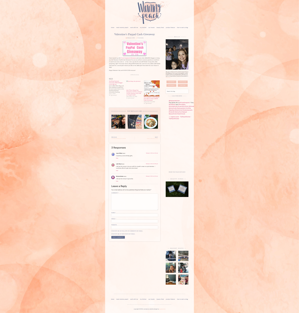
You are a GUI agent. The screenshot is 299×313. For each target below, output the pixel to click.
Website (114, 224)
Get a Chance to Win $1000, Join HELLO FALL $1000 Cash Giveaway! (151, 98)
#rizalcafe (172, 112)
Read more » (168, 77)
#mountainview (173, 106)
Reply (117, 158)
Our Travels (151, 27)
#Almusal (191, 106)
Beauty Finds (160, 27)
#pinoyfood (178, 112)
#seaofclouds (181, 114)
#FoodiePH (182, 104)
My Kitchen (143, 27)
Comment (115, 192)
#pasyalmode (173, 114)
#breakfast (172, 104)
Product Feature (170, 27)
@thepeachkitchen (174, 100)
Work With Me (134, 27)
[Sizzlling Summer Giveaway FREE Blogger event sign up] (117, 88)
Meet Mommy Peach (122, 27)
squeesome (162, 309)
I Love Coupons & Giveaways (128, 58)
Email (113, 218)
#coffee (188, 108)
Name (113, 212)
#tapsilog (171, 110)
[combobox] (177, 91)
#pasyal (184, 112)
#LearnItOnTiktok (183, 106)
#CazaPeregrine (184, 102)
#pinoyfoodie (173, 108)
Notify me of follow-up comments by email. (128, 231)
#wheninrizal (178, 110)
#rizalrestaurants (187, 110)
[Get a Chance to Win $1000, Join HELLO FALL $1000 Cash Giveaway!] (152, 88)
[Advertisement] (177, 145)
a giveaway (134, 74)
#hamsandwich (181, 108)
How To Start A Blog (182, 27)
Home (112, 27)
